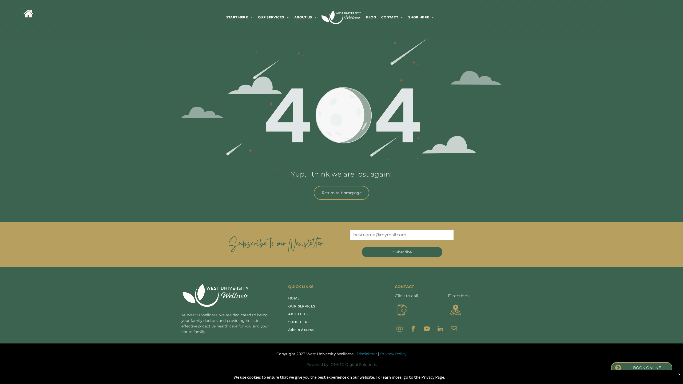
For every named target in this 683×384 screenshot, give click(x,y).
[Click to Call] (402, 316)
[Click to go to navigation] (455, 316)
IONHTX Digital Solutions (353, 364)
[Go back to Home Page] (28, 17)
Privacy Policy (393, 353)
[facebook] (413, 329)
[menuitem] (239, 17)
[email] (454, 329)
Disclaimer (367, 353)
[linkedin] (440, 329)
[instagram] (399, 329)
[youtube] (426, 329)
